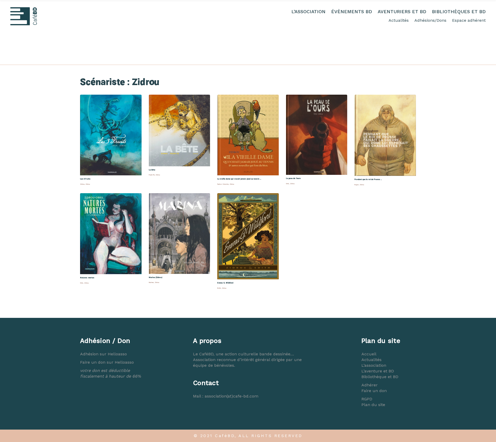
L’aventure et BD (377, 371)
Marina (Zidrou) (155, 277)
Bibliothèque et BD (379, 376)
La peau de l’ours (293, 178)
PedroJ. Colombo (223, 184)
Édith (219, 288)
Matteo (151, 282)
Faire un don (374, 390)
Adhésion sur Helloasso (103, 353)
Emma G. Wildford (225, 283)
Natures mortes (87, 277)
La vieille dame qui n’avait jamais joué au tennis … (239, 179)
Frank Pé (151, 175)
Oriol (287, 184)
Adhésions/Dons (430, 20)
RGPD (366, 398)
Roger (356, 185)
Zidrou (82, 184)
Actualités (399, 20)
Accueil (368, 353)
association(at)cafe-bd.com (231, 396)
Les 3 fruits (85, 179)
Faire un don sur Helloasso (107, 362)
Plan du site (373, 404)
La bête (152, 170)
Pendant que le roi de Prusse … (368, 179)
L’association (373, 365)
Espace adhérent (469, 20)
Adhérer (369, 385)
